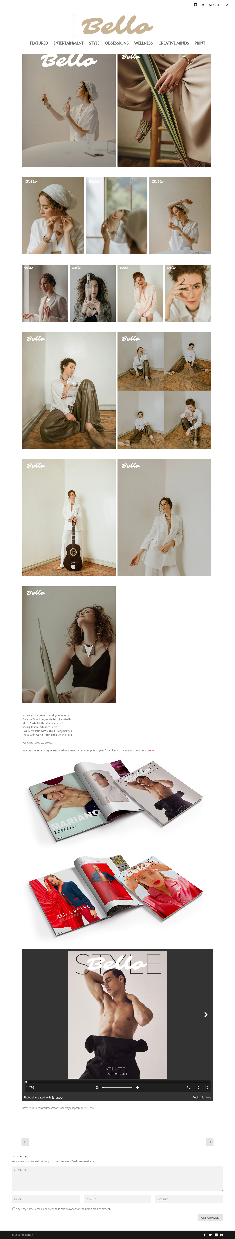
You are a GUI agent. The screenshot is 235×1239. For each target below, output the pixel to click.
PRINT (200, 43)
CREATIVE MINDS (173, 43)
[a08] (140, 293)
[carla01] (53, 215)
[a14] (164, 517)
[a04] (69, 644)
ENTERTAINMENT (69, 43)
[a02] (45, 293)
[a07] (116, 215)
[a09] (69, 390)
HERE (125, 750)
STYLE (94, 43)
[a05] (180, 215)
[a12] (164, 390)
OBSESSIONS (117, 43)
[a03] (164, 108)
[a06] (93, 293)
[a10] (188, 293)
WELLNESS (143, 43)
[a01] (69, 108)
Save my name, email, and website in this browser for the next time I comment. (63, 1209)
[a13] (69, 517)
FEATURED (39, 43)
